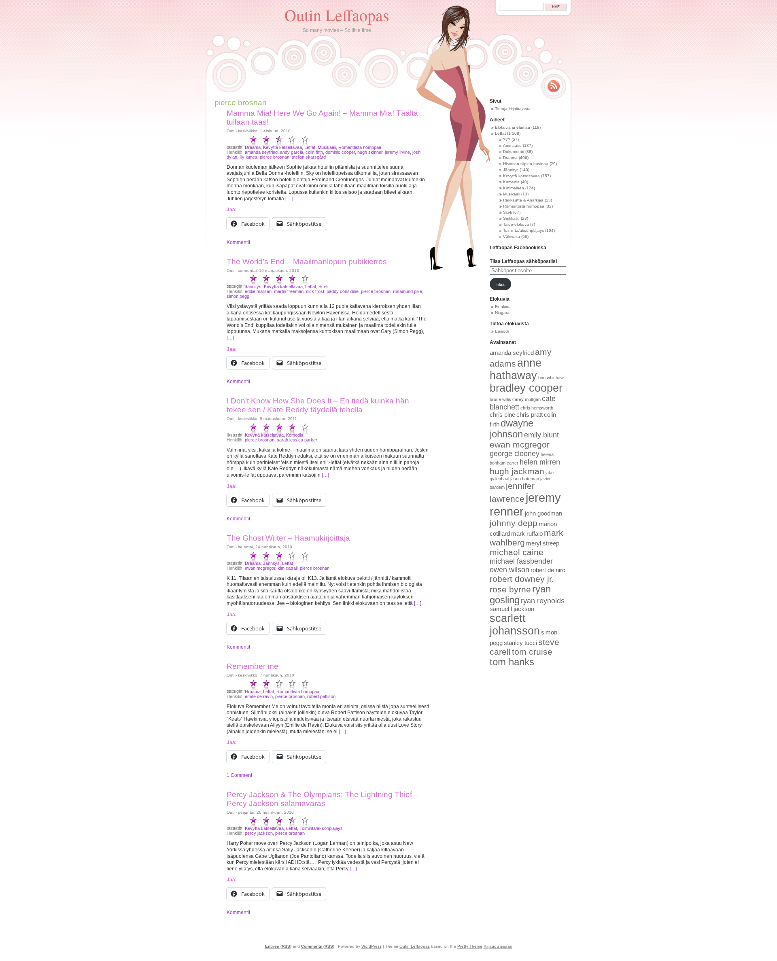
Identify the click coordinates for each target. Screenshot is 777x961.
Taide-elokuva (516, 224)
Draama (253, 147)
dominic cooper (340, 152)
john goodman (543, 513)
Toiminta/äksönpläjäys (321, 828)
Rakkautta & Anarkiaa (523, 200)
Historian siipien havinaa (525, 163)
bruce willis (500, 399)
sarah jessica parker (297, 439)
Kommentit (238, 242)
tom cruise (532, 651)
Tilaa (500, 284)
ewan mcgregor (260, 568)
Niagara (502, 312)
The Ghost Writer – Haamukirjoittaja (288, 538)
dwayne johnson (511, 428)
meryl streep (542, 543)
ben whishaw (551, 377)
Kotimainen (513, 188)
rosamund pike (407, 291)
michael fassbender (521, 561)
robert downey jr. (522, 578)
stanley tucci (520, 643)
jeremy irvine (397, 152)
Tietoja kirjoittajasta (513, 108)
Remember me (252, 666)
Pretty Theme (469, 946)
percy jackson (259, 833)
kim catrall (287, 568)
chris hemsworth (536, 407)
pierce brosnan (274, 157)
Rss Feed (554, 86)
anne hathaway (515, 369)
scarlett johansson (515, 624)
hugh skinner (369, 152)
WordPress (371, 946)
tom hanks (512, 662)
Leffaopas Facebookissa (518, 247)
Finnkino (503, 306)
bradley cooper (526, 388)
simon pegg (238, 296)
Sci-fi (323, 286)
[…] (289, 199)
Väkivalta (511, 236)
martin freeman (289, 291)
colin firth (314, 152)
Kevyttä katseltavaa (282, 147)
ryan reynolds (543, 601)
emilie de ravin (259, 696)
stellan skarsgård (309, 157)
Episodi (502, 331)
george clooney (514, 454)
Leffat (309, 147)
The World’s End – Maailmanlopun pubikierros (307, 261)
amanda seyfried (261, 152)
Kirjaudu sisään (498, 946)
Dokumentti (513, 151)
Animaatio (512, 145)
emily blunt (541, 435)
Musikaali (327, 147)
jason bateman (524, 478)
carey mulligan (526, 399)
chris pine (502, 415)
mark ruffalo (527, 533)
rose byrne (510, 589)
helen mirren (540, 462)
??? (506, 139)
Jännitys (253, 286)
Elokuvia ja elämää (512, 127)
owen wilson (509, 570)
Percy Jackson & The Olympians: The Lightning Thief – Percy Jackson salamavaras (322, 799)
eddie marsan (258, 291)
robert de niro (548, 570)
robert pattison (321, 696)
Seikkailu (511, 218)
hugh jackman (517, 471)
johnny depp (513, 523)
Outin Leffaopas (336, 14)
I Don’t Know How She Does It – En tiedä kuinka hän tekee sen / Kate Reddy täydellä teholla (318, 405)
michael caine (516, 552)
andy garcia (291, 152)
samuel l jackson (512, 609)
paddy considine (343, 291)
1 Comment (239, 775)
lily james (248, 157)
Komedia (294, 435)
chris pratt (529, 415)
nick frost (315, 291)
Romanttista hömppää (359, 147)
